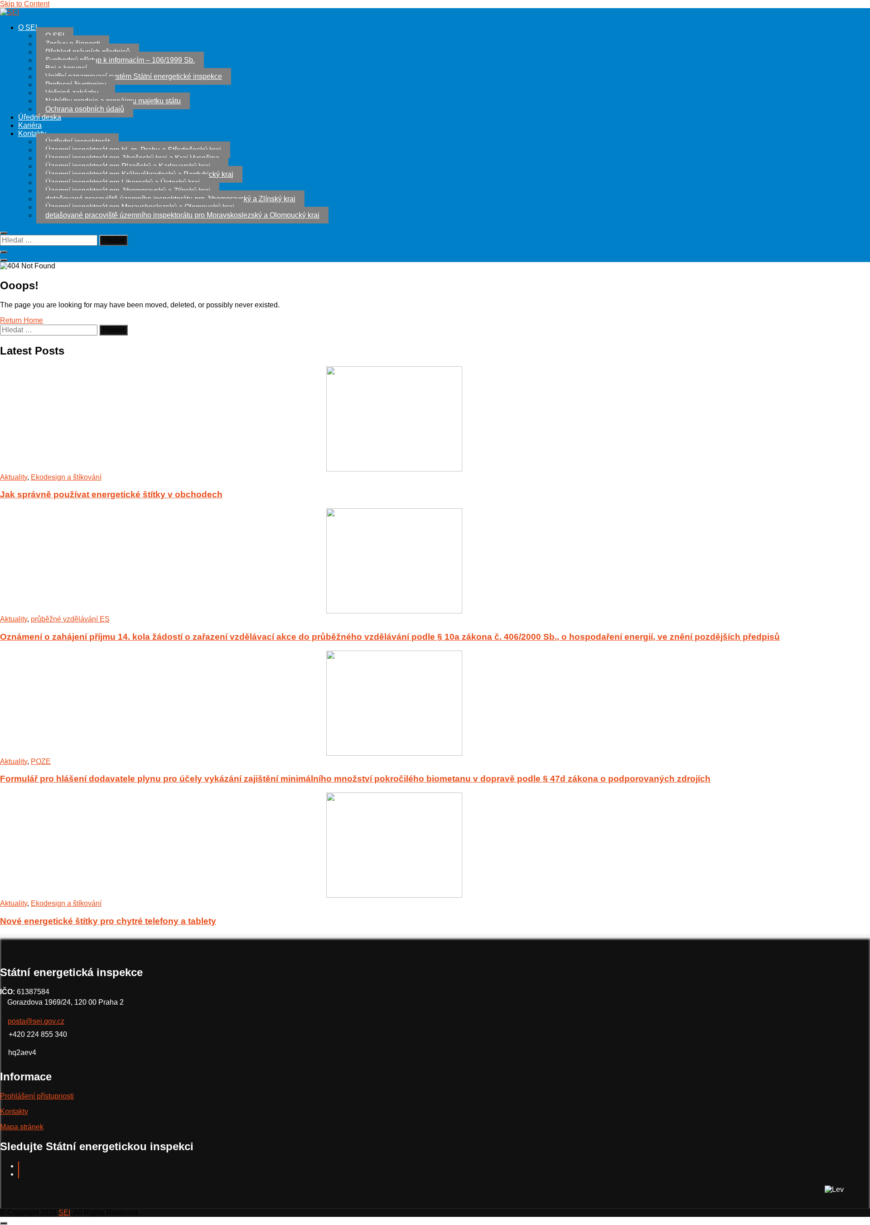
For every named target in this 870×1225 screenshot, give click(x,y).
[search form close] (3, 233)
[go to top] (3, 1223)
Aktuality (13, 477)
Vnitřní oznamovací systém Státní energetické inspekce (133, 76)
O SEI (27, 27)
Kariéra (30, 125)
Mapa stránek (22, 1127)
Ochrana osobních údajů (84, 109)
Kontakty (32, 133)
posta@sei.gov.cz (36, 1021)
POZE (41, 761)
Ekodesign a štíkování (66, 477)
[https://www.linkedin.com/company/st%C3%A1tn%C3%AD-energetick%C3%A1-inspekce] (18, 1174)
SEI (64, 1212)
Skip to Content (24, 4)
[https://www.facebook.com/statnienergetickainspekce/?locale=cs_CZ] (18, 1166)
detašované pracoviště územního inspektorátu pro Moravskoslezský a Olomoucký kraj (182, 215)
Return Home (21, 320)
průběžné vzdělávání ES (70, 619)
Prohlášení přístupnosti (37, 1096)
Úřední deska (39, 117)
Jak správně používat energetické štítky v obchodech (111, 494)
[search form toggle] (3, 260)
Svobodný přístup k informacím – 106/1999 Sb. (120, 60)
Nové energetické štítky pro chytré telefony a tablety (108, 921)
